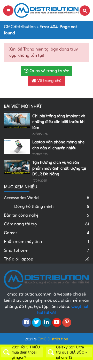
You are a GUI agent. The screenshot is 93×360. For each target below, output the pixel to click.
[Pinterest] (66, 322)
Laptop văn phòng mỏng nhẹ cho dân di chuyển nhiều (58, 145)
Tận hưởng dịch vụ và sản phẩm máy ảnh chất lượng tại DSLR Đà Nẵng (59, 168)
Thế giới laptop (46, 259)
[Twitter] (36, 322)
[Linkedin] (46, 322)
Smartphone (46, 250)
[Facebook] (26, 322)
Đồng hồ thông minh (51, 206)
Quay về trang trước (48, 71)
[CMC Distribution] (46, 10)
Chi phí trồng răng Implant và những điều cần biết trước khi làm (59, 122)
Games (46, 233)
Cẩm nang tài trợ (46, 224)
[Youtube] (56, 322)
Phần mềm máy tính (46, 241)
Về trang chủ (48, 80)
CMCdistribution (20, 26)
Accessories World (46, 197)
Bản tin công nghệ (46, 215)
